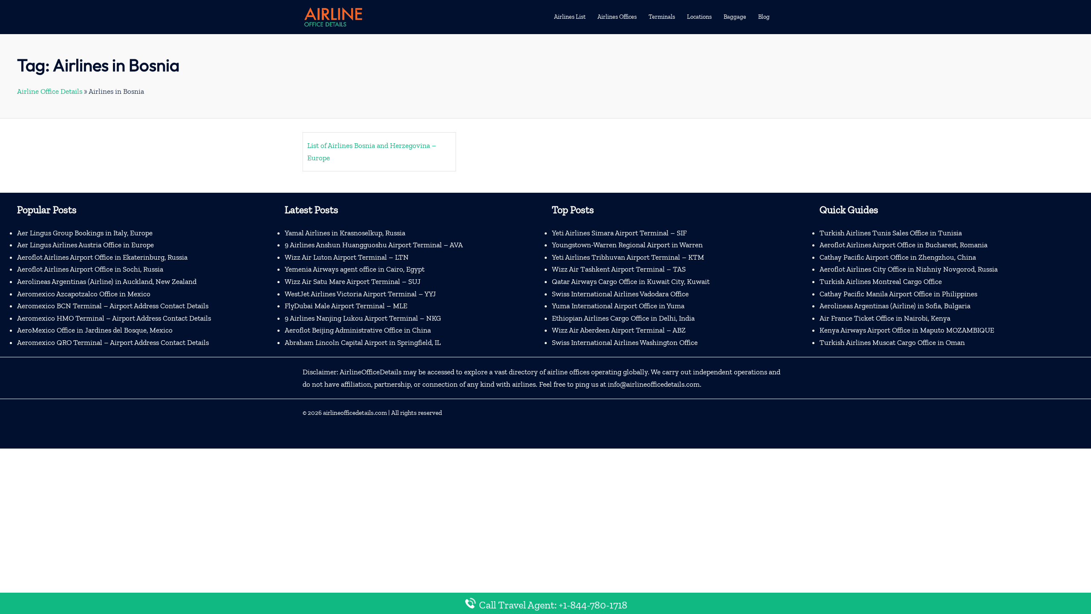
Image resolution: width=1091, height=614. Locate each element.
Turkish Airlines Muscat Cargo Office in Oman (892, 342)
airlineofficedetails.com (355, 413)
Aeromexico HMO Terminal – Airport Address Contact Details (114, 318)
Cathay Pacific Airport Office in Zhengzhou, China (898, 257)
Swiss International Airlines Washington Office (625, 342)
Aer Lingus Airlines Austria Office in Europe (85, 244)
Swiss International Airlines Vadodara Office (620, 294)
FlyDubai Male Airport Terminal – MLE (346, 305)
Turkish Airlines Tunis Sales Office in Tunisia (891, 233)
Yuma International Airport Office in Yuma (618, 305)
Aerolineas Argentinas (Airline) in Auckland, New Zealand (106, 281)
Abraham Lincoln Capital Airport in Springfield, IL (363, 342)
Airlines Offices (617, 16)
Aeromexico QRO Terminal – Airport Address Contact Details (113, 342)
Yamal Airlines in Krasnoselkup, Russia (345, 233)
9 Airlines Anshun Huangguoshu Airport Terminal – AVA (374, 244)
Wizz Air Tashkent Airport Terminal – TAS (619, 269)
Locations (699, 16)
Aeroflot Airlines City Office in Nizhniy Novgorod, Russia (909, 269)
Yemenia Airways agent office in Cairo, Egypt (354, 269)
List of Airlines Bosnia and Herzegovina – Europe (371, 151)
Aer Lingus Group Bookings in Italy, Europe (85, 233)
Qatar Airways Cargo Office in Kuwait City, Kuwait (631, 281)
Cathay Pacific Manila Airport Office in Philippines (898, 294)
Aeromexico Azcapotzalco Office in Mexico (83, 294)
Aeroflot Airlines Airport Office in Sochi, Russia (90, 269)
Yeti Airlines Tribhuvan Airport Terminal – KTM (628, 257)
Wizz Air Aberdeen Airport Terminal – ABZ (619, 330)
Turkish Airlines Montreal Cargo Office (881, 281)
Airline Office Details (49, 91)
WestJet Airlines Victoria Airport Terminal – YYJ (360, 294)
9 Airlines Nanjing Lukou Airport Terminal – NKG (363, 318)
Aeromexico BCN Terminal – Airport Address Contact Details (112, 305)
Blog (764, 16)
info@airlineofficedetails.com (654, 384)
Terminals (662, 16)
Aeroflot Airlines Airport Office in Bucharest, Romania (903, 244)
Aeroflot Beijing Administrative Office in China (358, 330)
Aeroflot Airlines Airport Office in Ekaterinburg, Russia (102, 257)
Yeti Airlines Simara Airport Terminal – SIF (619, 233)
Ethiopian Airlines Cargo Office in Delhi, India (623, 318)
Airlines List (570, 16)
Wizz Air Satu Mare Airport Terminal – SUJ (353, 281)
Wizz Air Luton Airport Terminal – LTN (347, 257)
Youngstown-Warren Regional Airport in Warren (627, 244)
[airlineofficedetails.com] (333, 16)
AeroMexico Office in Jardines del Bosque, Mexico (95, 330)
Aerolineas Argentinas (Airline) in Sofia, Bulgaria (895, 305)
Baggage (735, 16)
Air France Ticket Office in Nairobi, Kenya (885, 318)
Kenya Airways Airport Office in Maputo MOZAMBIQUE (907, 330)
